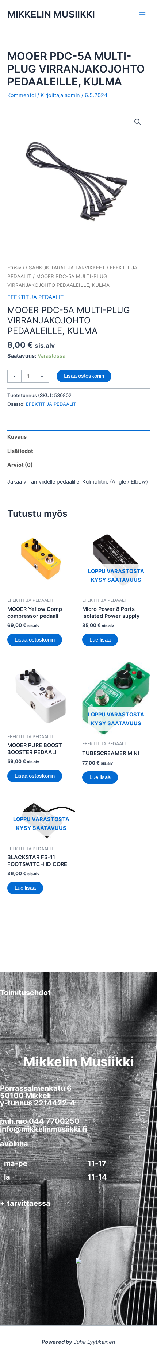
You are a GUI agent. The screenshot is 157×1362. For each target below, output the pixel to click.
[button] (137, 121)
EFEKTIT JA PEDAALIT (35, 297)
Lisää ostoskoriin (84, 376)
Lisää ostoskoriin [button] (35, 640)
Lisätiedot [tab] (20, 451)
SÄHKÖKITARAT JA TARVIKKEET (67, 267)
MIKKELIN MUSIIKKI (51, 14)
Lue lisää (100, 640)
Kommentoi (21, 95)
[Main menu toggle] (142, 14)
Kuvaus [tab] (17, 437)
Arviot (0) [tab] (20, 465)
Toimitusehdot (25, 992)
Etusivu (15, 267)
